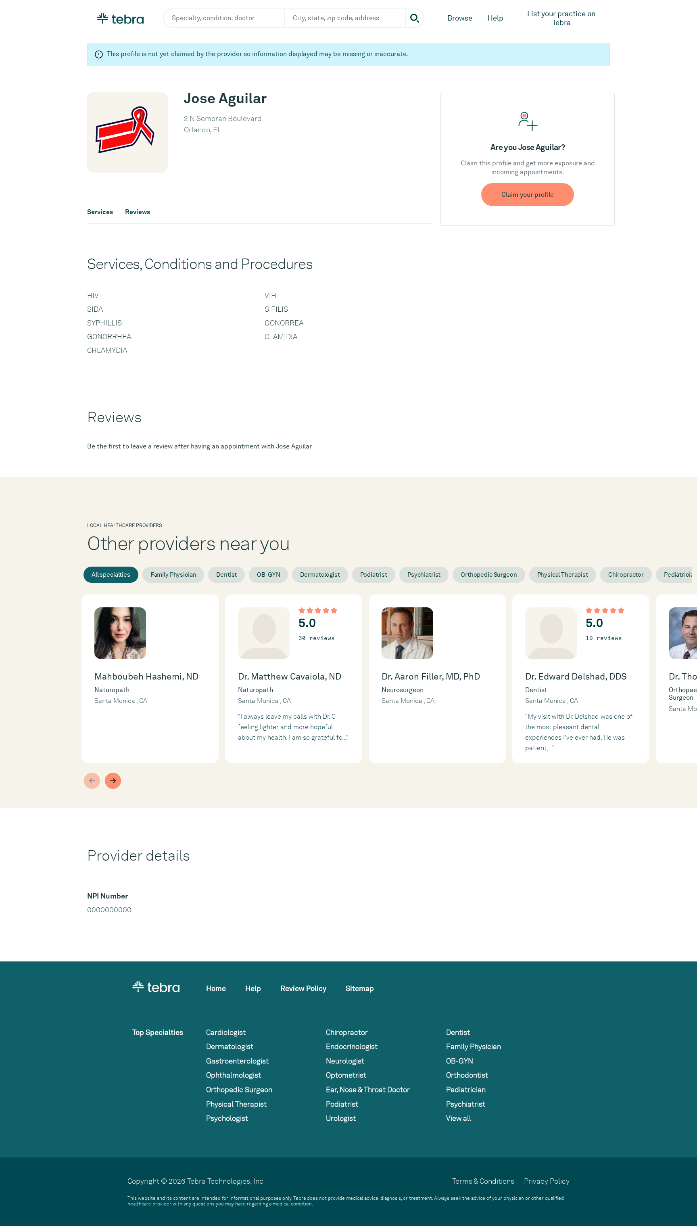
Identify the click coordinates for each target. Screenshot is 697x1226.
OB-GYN (268, 574)
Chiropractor (626, 574)
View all (458, 1118)
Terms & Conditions (483, 1181)
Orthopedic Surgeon (489, 574)
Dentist (226, 574)
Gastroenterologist (237, 1061)
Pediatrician (466, 1089)
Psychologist (227, 1118)
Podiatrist (374, 574)
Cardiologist (226, 1032)
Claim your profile (527, 194)
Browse (459, 18)
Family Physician (173, 574)
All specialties (111, 574)
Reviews (137, 212)
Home (216, 988)
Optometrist (346, 1075)
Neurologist (345, 1061)
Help (495, 18)
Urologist (341, 1118)
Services (100, 212)
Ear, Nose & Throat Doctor (368, 1089)
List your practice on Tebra (561, 18)
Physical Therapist (562, 574)
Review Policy (303, 988)
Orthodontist (467, 1075)
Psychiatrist (423, 574)
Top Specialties (157, 1032)
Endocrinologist (352, 1046)
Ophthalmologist (233, 1075)
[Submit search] (414, 18)
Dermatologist (320, 574)
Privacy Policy (547, 1181)
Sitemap (360, 988)
